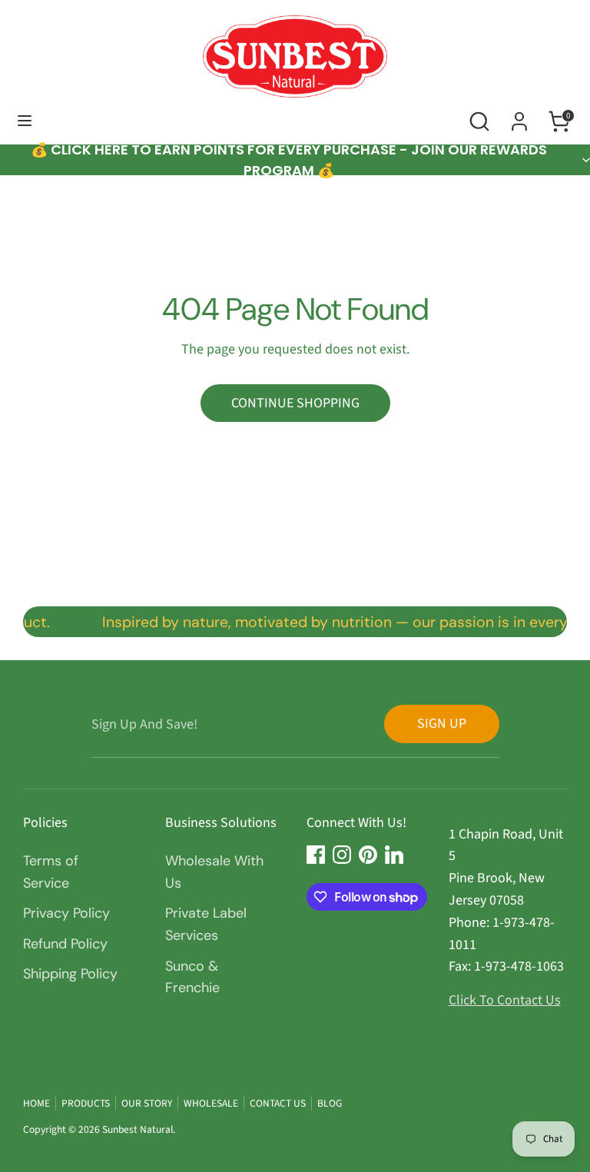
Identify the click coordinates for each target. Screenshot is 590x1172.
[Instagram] (342, 854)
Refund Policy (65, 944)
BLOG (329, 1103)
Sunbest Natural (137, 1129)
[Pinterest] (368, 854)
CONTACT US (278, 1103)
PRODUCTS (85, 1103)
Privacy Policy (66, 913)
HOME (36, 1103)
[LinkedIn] (394, 854)
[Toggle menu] (24, 121)
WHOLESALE (211, 1103)
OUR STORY (146, 1103)
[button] (295, 159)
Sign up (441, 723)
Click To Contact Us (505, 1000)
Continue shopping (295, 403)
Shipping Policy (70, 973)
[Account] (519, 116)
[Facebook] (316, 854)
